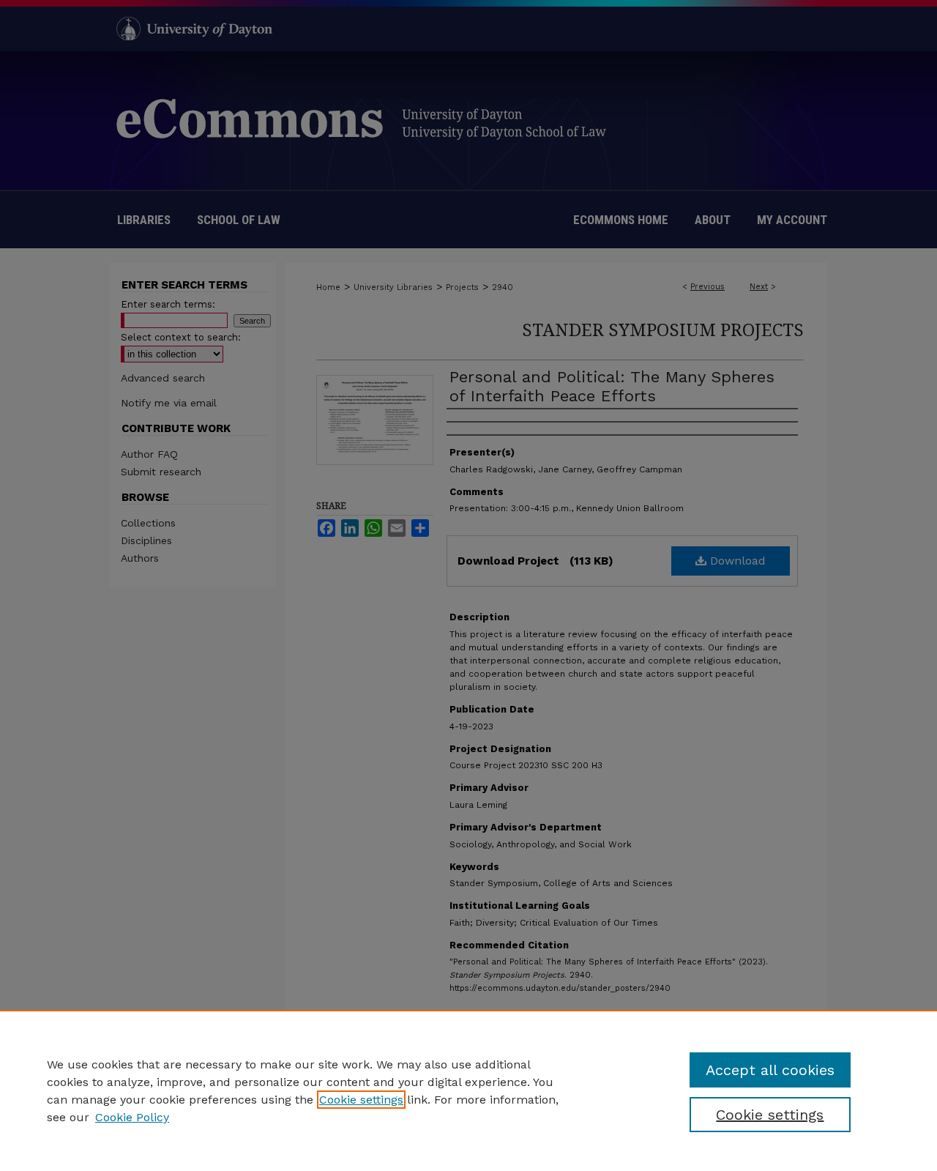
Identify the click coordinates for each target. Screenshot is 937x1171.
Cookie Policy (132, 1117)
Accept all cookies (770, 1070)
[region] (468, 1090)
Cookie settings (361, 1100)
